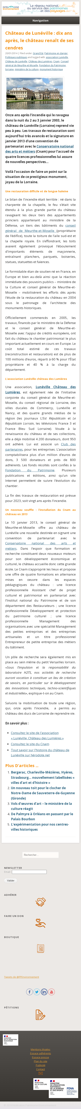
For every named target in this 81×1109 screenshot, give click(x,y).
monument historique (51, 69)
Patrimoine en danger (56, 53)
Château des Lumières (40, 61)
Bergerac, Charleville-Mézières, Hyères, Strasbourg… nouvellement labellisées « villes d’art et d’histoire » (43, 777)
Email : (8, 872)
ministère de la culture (27, 69)
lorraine (9, 69)
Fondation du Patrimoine (52, 65)
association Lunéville (57, 57)
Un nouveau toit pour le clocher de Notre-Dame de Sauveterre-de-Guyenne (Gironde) (43, 793)
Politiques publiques (16, 57)
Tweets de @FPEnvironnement (21, 977)
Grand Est (38, 53)
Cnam (56, 61)
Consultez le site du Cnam (30, 744)
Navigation (40, 20)
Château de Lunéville (16, 61)
